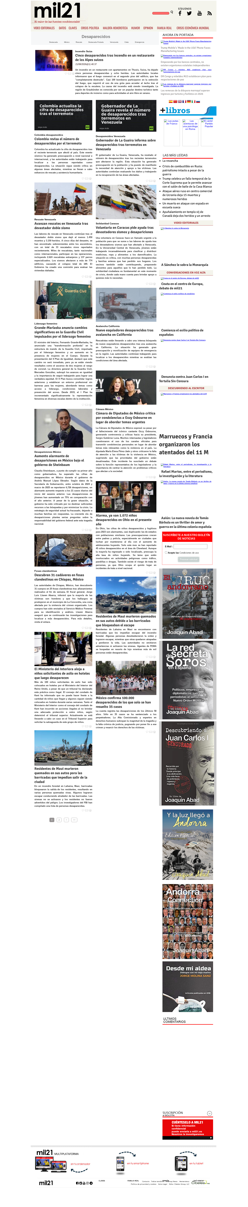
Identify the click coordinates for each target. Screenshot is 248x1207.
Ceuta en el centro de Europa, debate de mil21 (181, 286)
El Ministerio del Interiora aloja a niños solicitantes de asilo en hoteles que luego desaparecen (62, 673)
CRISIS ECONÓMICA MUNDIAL (193, 28)
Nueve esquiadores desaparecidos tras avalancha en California (124, 332)
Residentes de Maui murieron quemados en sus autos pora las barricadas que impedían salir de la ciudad (60, 775)
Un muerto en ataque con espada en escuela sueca (185, 205)
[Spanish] (171, 101)
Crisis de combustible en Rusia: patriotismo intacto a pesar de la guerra (183, 170)
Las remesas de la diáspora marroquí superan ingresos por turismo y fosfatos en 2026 (185, 92)
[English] (180, 101)
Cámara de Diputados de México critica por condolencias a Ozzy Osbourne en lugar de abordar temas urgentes (125, 417)
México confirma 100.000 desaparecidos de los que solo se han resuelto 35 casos (123, 702)
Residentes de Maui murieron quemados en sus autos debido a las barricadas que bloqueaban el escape (126, 620)
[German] (189, 101)
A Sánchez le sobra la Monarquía (184, 265)
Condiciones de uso (189, 553)
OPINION (148, 28)
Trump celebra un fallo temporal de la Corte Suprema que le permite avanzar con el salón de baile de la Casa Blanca (187, 182)
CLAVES (73, 28)
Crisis (127, 42)
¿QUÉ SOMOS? (198, 1181)
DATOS (62, 28)
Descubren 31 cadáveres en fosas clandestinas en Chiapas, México (59, 577)
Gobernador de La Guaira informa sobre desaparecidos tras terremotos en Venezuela (126, 144)
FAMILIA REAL (164, 28)
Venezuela (114, 42)
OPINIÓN (165, 1181)
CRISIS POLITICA (90, 28)
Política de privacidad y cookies (143, 1184)
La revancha (170, 161)
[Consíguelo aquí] (187, 987)
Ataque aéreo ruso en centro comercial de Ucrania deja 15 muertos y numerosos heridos (187, 195)
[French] (184, 101)
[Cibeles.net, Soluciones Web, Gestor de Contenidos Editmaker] (200, 1182)
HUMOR (135, 28)
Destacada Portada (96, 42)
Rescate (79, 42)
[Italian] (193, 101)
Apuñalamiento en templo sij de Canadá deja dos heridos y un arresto (186, 214)
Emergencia (139, 42)
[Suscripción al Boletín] (187, 1114)
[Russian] (198, 101)
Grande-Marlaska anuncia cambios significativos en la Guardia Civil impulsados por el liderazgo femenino (62, 332)
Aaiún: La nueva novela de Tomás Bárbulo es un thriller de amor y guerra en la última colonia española (185, 522)
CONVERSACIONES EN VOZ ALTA (186, 272)
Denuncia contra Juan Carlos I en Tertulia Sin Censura (183, 379)
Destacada (53, 42)
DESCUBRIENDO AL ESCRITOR (186, 388)
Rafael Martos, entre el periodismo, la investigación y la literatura (186, 473)
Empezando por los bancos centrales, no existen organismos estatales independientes (185, 63)
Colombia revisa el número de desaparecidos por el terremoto (58, 141)
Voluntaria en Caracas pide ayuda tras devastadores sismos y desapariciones (125, 229)
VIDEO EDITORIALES (44, 28)
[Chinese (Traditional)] (175, 101)
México (67, 42)
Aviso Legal (162, 1184)
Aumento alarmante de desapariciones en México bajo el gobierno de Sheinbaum (59, 460)
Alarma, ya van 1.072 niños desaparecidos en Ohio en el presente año (123, 519)
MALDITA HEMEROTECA (115, 28)
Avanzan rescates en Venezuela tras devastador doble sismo (61, 225)
